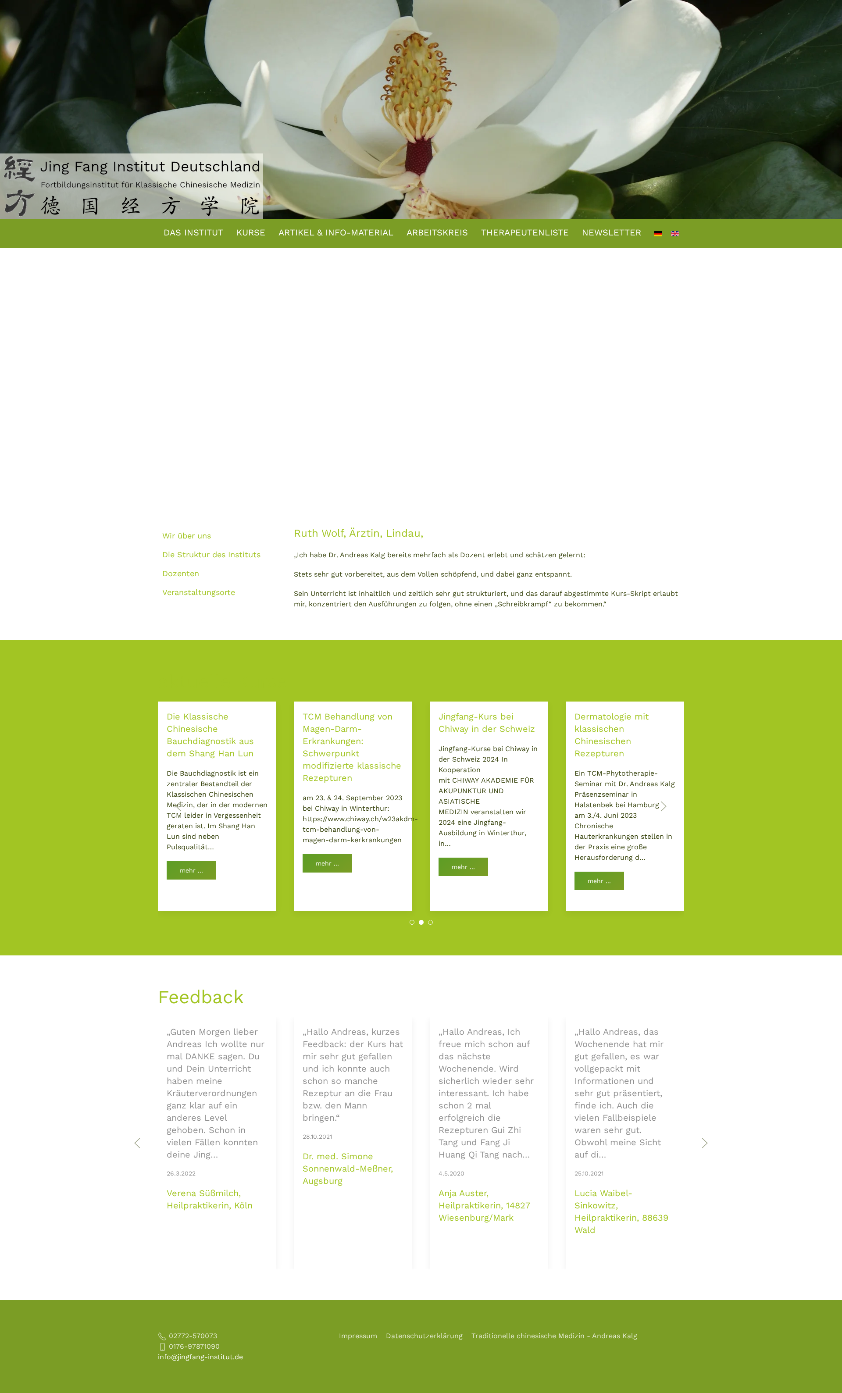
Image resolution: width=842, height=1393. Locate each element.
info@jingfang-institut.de (200, 1357)
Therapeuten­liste (525, 232)
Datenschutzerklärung (424, 1336)
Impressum (358, 1336)
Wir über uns (186, 535)
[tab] (412, 922)
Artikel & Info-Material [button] (335, 232)
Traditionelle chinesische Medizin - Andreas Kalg (554, 1336)
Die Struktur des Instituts (211, 554)
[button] (178, 806)
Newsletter (611, 232)
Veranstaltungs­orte (198, 592)
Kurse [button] (250, 232)
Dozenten (180, 573)
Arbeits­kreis (437, 232)
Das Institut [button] (193, 232)
